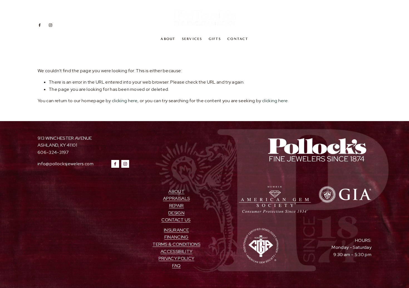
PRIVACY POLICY (176, 258)
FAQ (176, 266)
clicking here (124, 101)
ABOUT (168, 39)
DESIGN (176, 213)
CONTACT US (175, 220)
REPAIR (176, 206)
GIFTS (215, 39)
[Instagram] (50, 25)
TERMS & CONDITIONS (176, 244)
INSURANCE (176, 230)
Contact (237, 39)
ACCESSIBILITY (176, 251)
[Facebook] (40, 25)
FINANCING (176, 237)
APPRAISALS (176, 198)
